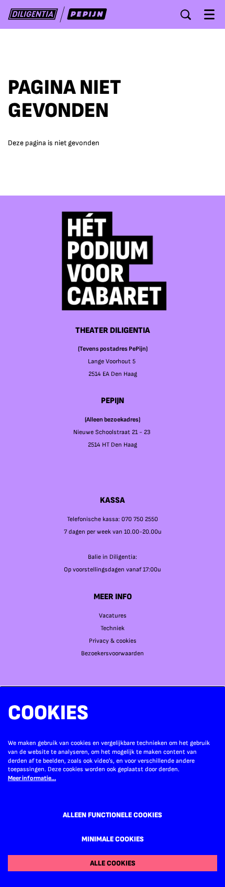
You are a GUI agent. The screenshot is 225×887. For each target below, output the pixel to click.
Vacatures (113, 616)
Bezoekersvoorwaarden (112, 653)
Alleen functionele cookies (112, 814)
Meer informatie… (32, 778)
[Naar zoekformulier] (186, 15)
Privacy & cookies (113, 641)
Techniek (112, 628)
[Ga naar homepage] (57, 14)
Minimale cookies (113, 839)
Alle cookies (113, 863)
